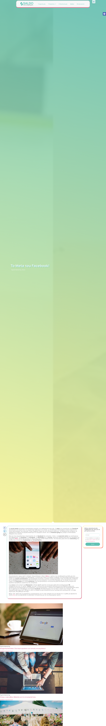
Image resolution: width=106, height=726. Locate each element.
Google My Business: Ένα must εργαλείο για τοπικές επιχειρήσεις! (23, 648)
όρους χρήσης (92, 539)
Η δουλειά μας (63, 4)
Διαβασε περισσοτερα (6, 651)
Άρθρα (72, 4)
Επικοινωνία (80, 4)
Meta (47, 576)
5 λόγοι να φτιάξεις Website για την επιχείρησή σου (18, 697)
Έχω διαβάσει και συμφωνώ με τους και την (92, 539)
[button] (4, 527)
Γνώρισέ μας (42, 4)
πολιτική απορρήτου (90, 541)
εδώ (14, 595)
